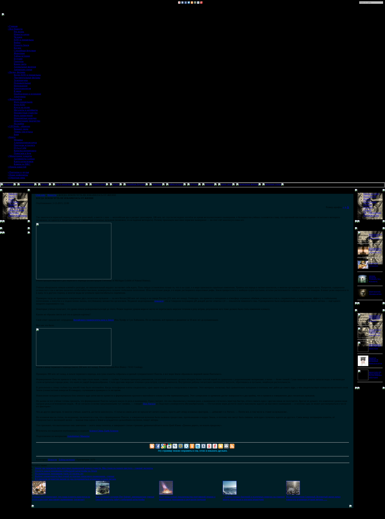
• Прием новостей (17, 167)
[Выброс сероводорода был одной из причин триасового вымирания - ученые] (230, 494)
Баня (16, 134)
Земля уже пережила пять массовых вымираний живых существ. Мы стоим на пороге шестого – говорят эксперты (94, 468)
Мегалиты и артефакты (26, 110)
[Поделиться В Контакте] (182, 2)
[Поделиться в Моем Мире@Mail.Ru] (195, 2)
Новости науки (21, 34)
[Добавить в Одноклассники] (192, 2)
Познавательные (22, 83)
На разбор (19, 123)
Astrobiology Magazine (78, 436)
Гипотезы (19, 61)
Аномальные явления (25, 66)
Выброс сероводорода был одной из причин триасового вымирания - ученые (74, 476)
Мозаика (18, 140)
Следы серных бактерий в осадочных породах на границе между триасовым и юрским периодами (254, 498)
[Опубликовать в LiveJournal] (198, 2)
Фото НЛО (19, 104)
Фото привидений (23, 115)
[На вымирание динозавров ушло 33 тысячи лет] (166, 494)
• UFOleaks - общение (19, 126)
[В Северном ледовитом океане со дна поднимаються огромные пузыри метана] (293, 494)
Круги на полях (22, 107)
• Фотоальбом (15, 99)
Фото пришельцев (23, 102)
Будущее (18, 58)
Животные (19, 53)
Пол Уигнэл (149, 403)
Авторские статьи (23, 69)
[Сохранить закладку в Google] (163, 446)
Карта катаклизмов (23, 161)
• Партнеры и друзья (18, 172)
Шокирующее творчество (27, 121)
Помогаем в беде (22, 153)
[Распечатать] (226, 446)
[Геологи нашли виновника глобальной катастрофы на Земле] (102, 494)
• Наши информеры (18, 175)
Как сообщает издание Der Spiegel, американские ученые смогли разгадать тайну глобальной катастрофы (125, 498)
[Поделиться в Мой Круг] (186, 446)
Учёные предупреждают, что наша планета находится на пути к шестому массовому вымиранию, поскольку (61, 498)
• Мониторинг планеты (20, 156)
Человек (18, 37)
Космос (17, 48)
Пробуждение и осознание (27, 94)
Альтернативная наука (25, 142)
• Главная (12, 26)
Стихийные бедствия (25, 50)
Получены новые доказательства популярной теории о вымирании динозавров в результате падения (187, 498)
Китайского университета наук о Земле (94, 320)
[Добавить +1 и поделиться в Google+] (169, 446)
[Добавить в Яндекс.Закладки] (209, 446)
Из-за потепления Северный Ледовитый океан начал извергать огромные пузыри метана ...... (313, 498)
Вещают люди (21, 129)
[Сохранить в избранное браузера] (220, 446)
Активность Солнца (24, 158)
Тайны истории (22, 56)
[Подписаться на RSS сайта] (232, 446)
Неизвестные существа (25, 112)
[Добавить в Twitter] (189, 2)
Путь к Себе (20, 148)
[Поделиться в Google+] (201, 2)
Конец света (20, 64)
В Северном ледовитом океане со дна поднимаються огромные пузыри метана (75, 479)
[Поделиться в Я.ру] (179, 2)
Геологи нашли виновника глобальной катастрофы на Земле (66, 471)
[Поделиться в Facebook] (185, 2)
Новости (52, 459)
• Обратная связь (16, 177)
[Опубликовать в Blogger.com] (152, 446)
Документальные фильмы (27, 77)
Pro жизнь (19, 31)
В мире (17, 91)
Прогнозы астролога (24, 145)
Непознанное (21, 85)
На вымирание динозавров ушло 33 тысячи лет (59, 473)
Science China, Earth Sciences (103, 430)
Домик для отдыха (23, 131)
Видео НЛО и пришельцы (27, 75)
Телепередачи (21, 80)
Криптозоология (22, 88)
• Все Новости (15, 29)
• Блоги (11, 137)
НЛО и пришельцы (24, 39)
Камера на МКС (22, 164)
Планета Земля (21, 45)
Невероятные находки (25, 118)
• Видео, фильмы (16, 72)
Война (17, 42)
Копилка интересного (25, 150)
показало (159, 301)
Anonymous (20, 96)
